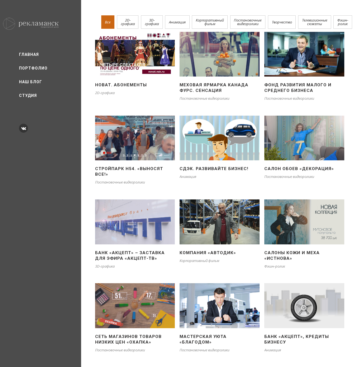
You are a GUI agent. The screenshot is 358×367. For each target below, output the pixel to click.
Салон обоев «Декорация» (299, 168)
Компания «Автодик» (208, 252)
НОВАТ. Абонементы (121, 84)
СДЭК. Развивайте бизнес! (214, 168)
